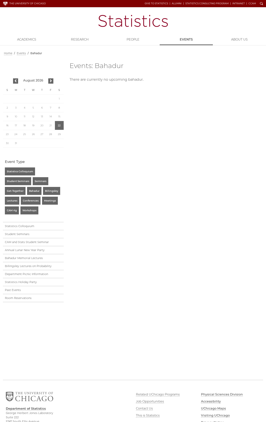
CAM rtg (12, 210)
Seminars (40, 181)
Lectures (12, 200)
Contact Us (144, 408)
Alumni (177, 3)
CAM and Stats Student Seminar (27, 242)
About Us (239, 39)
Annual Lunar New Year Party (25, 250)
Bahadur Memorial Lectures (24, 258)
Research (80, 39)
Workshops (29, 210)
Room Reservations (18, 298)
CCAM (252, 3)
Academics (26, 39)
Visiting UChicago (215, 415)
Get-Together (15, 190)
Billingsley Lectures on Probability (28, 266)
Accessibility (211, 401)
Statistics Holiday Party (21, 282)
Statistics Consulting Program (207, 3)
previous (15, 81)
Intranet (238, 3)
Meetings (50, 200)
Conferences (31, 200)
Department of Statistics (133, 21)
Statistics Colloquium (20, 171)
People (133, 39)
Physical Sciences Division (222, 394)
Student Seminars (18, 181)
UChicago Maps (213, 408)
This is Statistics (148, 415)
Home (8, 53)
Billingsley (51, 190)
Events (186, 39)
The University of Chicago (27, 3)
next (50, 81)
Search (261, 4)
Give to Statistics (156, 3)
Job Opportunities (150, 401)
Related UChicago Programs (158, 394)
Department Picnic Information (26, 274)
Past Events (13, 290)
